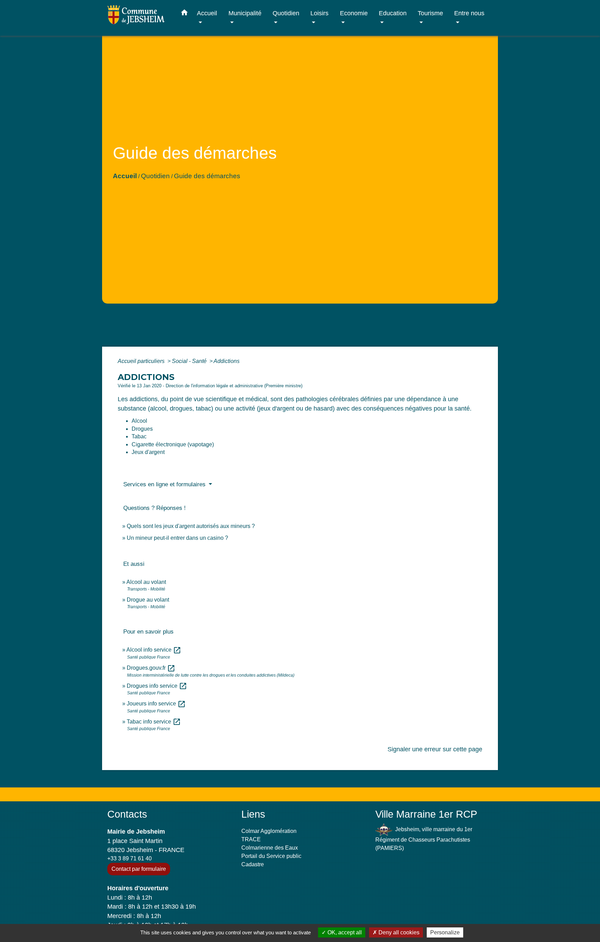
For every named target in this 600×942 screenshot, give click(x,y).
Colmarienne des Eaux (269, 848)
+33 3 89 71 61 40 (129, 858)
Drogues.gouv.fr (151, 668)
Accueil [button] (207, 13)
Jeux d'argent (148, 452)
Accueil (125, 176)
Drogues (142, 429)
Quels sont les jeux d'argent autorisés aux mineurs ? (191, 526)
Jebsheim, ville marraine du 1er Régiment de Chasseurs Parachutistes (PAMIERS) (423, 838)
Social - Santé (190, 361)
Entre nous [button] (469, 13)
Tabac (139, 436)
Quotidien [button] (286, 13)
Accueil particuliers (142, 361)
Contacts (127, 814)
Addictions (227, 361)
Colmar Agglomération (269, 831)
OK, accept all (344, 932)
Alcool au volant (146, 582)
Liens (253, 814)
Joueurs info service (156, 703)
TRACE (251, 839)
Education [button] (393, 13)
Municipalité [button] (244, 13)
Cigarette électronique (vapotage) (173, 444)
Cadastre (252, 864)
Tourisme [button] (430, 13)
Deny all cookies (398, 932)
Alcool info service (153, 650)
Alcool (139, 421)
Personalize (445, 932)
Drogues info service (157, 686)
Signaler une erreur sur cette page (435, 749)
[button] (184, 14)
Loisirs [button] (319, 13)
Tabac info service (154, 722)
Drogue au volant (148, 600)
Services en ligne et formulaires (165, 484)
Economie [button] (354, 13)
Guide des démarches (207, 176)
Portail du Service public (271, 856)
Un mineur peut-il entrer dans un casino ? (177, 538)
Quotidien (155, 176)
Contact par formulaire (138, 869)
